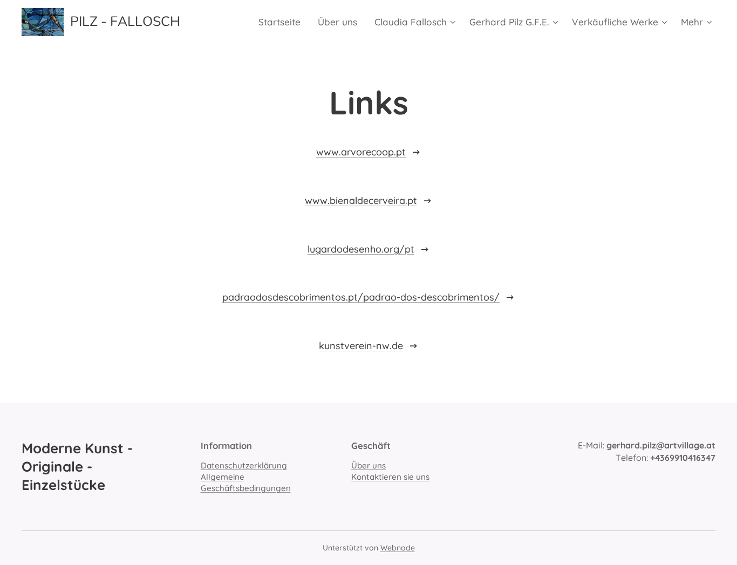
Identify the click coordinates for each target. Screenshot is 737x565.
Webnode (397, 548)
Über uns (368, 465)
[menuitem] (282, 22)
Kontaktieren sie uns (390, 477)
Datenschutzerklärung (244, 465)
